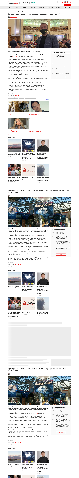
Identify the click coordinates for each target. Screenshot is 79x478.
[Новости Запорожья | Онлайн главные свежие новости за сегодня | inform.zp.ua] (13, 3)
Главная (11, 7)
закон (17, 97)
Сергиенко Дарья (13, 17)
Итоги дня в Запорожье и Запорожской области (14, 154)
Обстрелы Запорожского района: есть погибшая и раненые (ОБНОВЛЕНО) (43, 179)
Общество (42, 7)
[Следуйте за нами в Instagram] (64, 2)
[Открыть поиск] (69, 7)
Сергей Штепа (33, 97)
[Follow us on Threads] (70, 2)
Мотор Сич (19, 266)
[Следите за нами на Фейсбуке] (62, 2)
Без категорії (14, 11)
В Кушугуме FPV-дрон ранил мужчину (27, 178)
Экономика (33, 7)
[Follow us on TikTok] (68, 2)
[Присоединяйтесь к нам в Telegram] (65, 2)
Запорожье (27, 97)
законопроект (21, 97)
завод (9, 266)
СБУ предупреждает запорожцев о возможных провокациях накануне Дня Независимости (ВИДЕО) (42, 157)
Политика (24, 7)
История (57, 7)
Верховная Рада (11, 97)
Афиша (65, 7)
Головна (9, 11)
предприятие (32, 266)
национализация (25, 266)
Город (17, 7)
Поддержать (67, 4)
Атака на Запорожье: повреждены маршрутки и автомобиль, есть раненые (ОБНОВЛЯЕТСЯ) (28, 156)
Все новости (61, 77)
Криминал (50, 7)
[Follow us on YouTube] (67, 2)
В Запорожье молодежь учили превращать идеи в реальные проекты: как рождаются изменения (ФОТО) (14, 180)
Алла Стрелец (13, 460)
